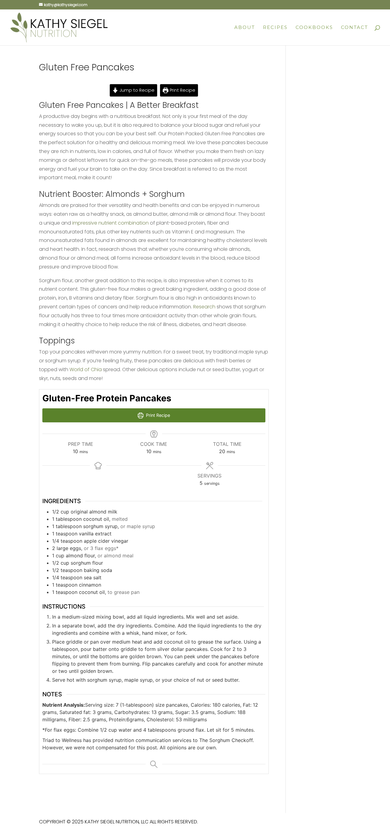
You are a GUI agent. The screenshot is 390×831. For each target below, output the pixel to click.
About (244, 27)
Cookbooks (314, 27)
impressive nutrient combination (110, 222)
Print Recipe (181, 90)
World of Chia (85, 369)
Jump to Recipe (136, 90)
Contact (354, 27)
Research (204, 306)
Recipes (275, 27)
